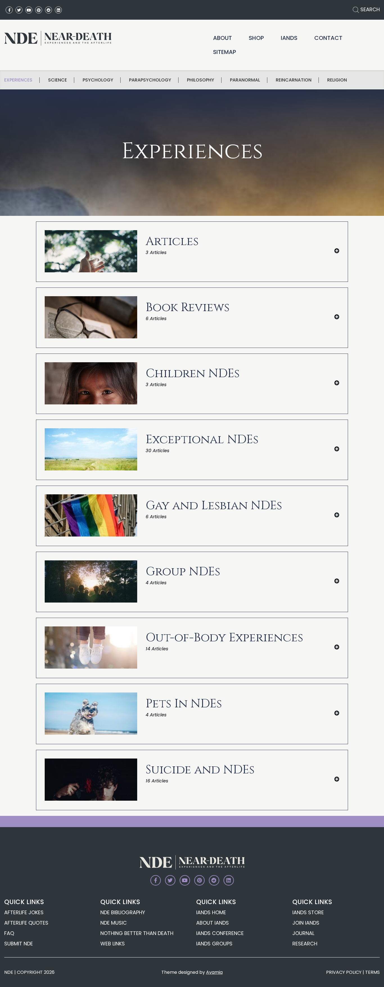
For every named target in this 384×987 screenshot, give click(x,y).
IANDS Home (211, 912)
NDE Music (113, 922)
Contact (328, 38)
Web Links (112, 943)
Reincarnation (293, 80)
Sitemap (224, 52)
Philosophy (200, 80)
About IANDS (212, 922)
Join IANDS (305, 922)
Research (304, 943)
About (222, 38)
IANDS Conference (220, 933)
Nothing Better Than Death (136, 933)
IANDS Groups (214, 943)
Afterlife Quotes (26, 922)
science (57, 80)
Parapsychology (150, 80)
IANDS (289, 38)
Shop (256, 38)
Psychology (98, 80)
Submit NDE (18, 943)
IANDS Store (308, 912)
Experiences (18, 80)
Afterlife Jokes (24, 912)
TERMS (372, 972)
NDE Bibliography (122, 912)
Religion (337, 80)
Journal (303, 933)
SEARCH (369, 9)
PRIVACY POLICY (344, 972)
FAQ (9, 933)
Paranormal (245, 80)
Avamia (214, 972)
